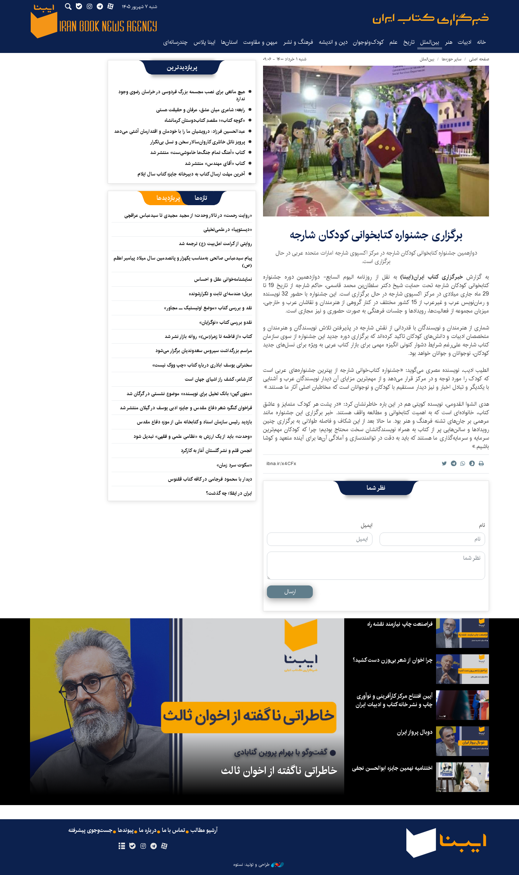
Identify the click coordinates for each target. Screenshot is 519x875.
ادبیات (464, 42)
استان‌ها (229, 42)
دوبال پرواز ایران (414, 732)
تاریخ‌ (408, 42)
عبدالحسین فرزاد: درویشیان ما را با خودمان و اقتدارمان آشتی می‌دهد (179, 131)
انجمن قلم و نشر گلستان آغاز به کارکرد (216, 450)
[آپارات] (164, 846)
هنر (448, 42)
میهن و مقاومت (260, 42)
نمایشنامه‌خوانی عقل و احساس (223, 279)
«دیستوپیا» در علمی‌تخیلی (227, 229)
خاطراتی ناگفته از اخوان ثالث (279, 771)
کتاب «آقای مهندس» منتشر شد (215, 163)
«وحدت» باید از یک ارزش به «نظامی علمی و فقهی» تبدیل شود (192, 436)
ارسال (290, 591)
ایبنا (430, 19)
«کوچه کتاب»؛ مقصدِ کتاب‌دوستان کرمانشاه (205, 120)
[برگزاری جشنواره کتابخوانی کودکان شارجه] (376, 141)
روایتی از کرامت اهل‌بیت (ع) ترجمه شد (215, 244)
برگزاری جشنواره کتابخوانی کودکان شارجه (376, 235)
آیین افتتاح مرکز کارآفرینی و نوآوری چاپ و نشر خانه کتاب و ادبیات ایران (394, 700)
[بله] (132, 846)
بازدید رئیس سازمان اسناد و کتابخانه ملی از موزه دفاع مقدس (194, 422)
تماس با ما (173, 830)
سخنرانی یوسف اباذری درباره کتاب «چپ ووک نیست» (202, 365)
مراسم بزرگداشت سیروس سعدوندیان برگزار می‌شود (203, 351)
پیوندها (125, 830)
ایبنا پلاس (204, 42)
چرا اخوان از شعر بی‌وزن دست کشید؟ (392, 660)
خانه (481, 42)
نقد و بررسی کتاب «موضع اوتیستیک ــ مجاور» (208, 308)
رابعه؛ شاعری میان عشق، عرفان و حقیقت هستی (200, 110)
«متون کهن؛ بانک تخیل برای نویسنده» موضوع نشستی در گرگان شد (189, 394)
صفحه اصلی (479, 59)
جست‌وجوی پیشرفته (90, 830)
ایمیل (366, 525)
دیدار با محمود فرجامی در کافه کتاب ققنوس (210, 479)
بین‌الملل (429, 42)
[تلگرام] (153, 846)
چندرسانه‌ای (175, 42)
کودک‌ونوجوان (368, 42)
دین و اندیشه (333, 42)
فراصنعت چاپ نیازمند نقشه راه (399, 624)
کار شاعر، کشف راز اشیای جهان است (218, 379)
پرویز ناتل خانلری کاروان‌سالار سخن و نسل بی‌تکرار (197, 142)
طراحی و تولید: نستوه (251, 865)
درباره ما (147, 830)
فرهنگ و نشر (298, 42)
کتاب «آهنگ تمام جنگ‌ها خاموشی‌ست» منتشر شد (197, 152)
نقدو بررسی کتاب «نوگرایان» (225, 322)
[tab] (201, 198)
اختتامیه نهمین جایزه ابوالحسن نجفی (392, 768)
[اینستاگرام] (142, 846)
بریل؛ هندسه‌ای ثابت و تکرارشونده (220, 294)
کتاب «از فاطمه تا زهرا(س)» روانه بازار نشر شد (208, 336)
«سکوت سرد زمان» (234, 465)
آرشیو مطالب (204, 830)
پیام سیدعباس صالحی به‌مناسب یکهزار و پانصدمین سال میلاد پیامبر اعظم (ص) (183, 261)
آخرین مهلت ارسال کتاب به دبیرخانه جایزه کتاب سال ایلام (191, 174)
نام (482, 525)
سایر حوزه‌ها (451, 59)
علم (393, 42)
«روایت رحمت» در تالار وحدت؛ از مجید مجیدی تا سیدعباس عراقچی (188, 215)
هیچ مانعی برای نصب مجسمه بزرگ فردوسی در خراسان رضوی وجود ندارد (181, 95)
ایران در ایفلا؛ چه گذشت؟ (229, 493)
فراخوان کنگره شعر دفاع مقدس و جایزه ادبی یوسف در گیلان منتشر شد (186, 408)
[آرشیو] (121, 846)
